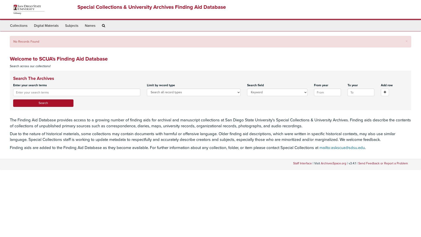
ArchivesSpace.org (333, 163)
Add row (387, 85)
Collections (18, 25)
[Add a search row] (385, 92)
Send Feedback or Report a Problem (383, 163)
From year (321, 85)
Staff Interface (302, 163)
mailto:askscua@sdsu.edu (342, 147)
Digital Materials (46, 25)
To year (353, 85)
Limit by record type (161, 85)
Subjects (71, 25)
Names (90, 25)
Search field (255, 85)
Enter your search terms (30, 85)
